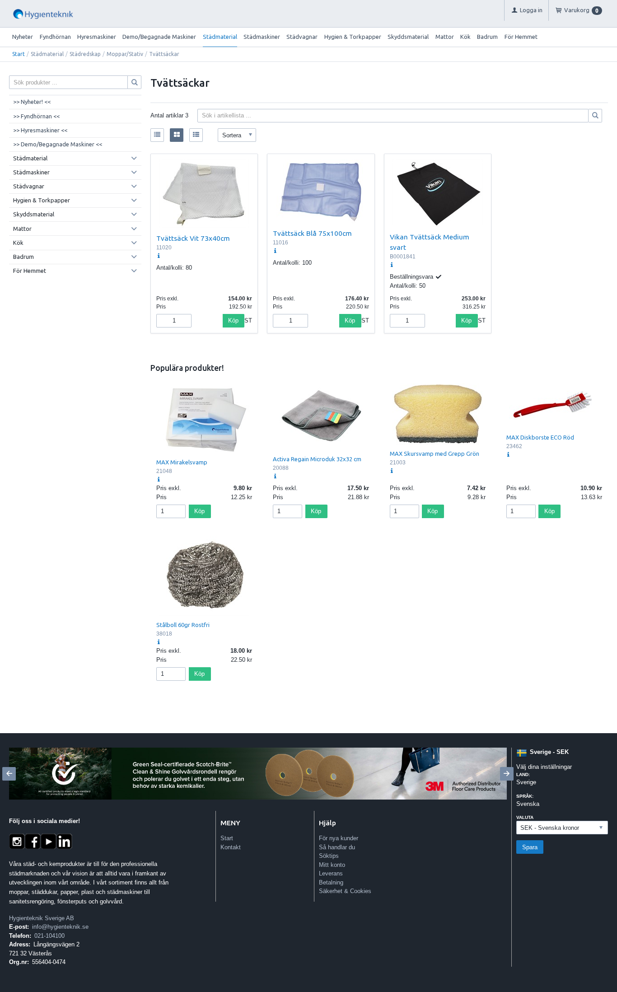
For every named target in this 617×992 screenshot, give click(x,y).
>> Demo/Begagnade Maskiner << (57, 144)
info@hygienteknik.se (60, 926)
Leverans (331, 873)
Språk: (524, 796)
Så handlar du (337, 847)
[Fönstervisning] (176, 135)
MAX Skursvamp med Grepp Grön (434, 453)
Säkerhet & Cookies (345, 891)
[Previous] (9, 774)
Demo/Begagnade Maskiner (159, 36)
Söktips (329, 855)
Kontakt (230, 847)
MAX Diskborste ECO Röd (540, 437)
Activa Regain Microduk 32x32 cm (317, 459)
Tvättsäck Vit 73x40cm (193, 238)
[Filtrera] (595, 115)
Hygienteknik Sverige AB (41, 918)
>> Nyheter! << (32, 101)
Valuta (524, 817)
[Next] (507, 774)
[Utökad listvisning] (196, 135)
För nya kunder (338, 838)
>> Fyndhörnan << (36, 116)
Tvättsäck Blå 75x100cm (312, 233)
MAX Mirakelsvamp (181, 462)
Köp (233, 320)
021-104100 (49, 935)
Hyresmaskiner (96, 36)
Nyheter (22, 36)
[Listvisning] (157, 135)
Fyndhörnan (55, 36)
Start (18, 54)
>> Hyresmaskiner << (40, 130)
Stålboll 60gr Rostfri (183, 625)
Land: (523, 774)
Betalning (331, 882)
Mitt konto (332, 864)
